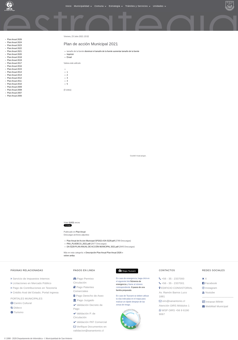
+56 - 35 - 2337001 (173, 283)
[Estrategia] (119, 21)
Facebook (211, 283)
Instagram (211, 287)
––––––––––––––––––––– (217, 297)
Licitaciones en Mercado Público (32, 283)
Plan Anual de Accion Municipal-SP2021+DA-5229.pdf (91, 241)
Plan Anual (81, 232)
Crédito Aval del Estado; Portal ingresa (36, 292)
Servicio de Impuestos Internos (31, 278)
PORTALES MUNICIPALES (26, 298)
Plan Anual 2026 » (115, 253)
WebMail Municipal (217, 306)
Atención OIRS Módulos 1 (174, 305)
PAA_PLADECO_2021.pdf (79, 244)
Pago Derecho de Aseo (90, 295)
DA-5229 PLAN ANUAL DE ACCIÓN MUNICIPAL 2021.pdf (93, 247)
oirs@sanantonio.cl (173, 301)
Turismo (18, 312)
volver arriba (69, 256)
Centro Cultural (23, 303)
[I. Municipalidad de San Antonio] (9, 5)
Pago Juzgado (85, 300)
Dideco (18, 307)
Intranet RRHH (214, 301)
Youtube (210, 292)
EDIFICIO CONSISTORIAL (177, 287)
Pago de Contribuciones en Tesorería (35, 287)
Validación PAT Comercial (92, 322)
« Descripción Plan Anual (95, 253)
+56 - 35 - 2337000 (173, 278)
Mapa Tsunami (129, 271)
